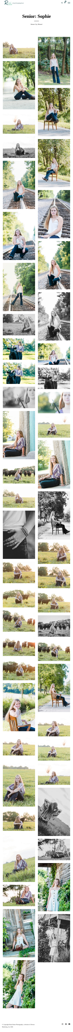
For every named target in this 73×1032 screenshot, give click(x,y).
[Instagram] (62, 1024)
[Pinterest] (66, 1024)
